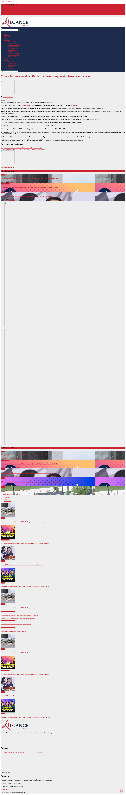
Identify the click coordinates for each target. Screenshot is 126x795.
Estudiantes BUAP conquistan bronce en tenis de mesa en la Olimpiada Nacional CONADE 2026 (31, 482)
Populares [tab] (7, 499)
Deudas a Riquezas (13, 55)
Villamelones (12, 65)
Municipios (7, 36)
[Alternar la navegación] (1, 28)
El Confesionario (13, 48)
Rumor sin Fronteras (14, 53)
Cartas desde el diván (14, 45)
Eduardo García (8, 97)
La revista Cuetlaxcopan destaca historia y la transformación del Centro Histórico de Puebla (29, 187)
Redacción (12, 182)
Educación (11, 61)
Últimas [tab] (6, 497)
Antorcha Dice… (13, 43)
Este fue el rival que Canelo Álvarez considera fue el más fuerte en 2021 (19, 615)
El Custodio (11, 50)
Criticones (7, 40)
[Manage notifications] (121, 790)
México (6, 35)
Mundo (10, 68)
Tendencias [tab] (7, 501)
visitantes (75, 105)
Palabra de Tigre (13, 51)
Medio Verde (12, 56)
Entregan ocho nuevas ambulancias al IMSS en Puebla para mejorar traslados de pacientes (29, 178)
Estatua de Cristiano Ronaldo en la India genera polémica (16, 624)
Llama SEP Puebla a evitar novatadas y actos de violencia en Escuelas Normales (26, 196)
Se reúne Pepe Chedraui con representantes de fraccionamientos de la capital (23, 149)
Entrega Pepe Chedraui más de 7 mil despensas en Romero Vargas (21, 491)
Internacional (27, 105)
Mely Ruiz (12, 191)
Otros (6, 60)
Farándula (11, 66)
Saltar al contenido (6, 1)
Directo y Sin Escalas (14, 46)
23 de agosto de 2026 (7, 458)
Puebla (6, 38)
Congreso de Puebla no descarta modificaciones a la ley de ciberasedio (21, 148)
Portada (3, 183)
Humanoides (11, 63)
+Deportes (4, 611)
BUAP (3, 478)
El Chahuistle (12, 41)
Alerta (6, 58)
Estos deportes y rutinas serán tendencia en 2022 (13, 631)
